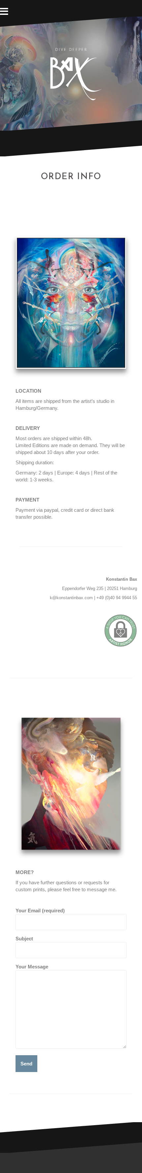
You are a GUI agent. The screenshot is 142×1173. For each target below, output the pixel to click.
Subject (24, 938)
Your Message (32, 966)
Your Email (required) (40, 910)
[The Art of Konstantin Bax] (71, 73)
